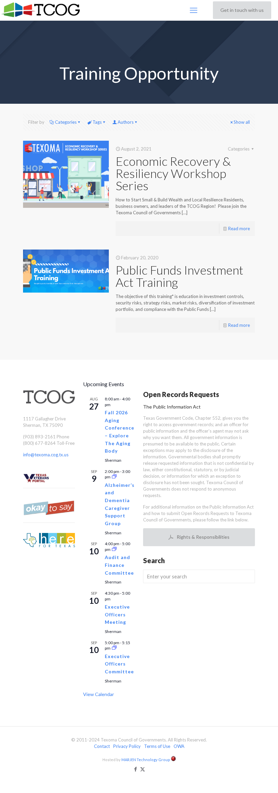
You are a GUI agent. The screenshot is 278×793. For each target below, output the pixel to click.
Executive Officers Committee (119, 663)
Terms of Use (157, 746)
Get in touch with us (242, 10)
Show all (242, 122)
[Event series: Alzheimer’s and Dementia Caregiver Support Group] (114, 476)
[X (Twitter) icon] (142, 769)
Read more (239, 228)
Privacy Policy (127, 746)
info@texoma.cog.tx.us (45, 454)
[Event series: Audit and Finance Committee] (114, 549)
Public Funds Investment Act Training (179, 276)
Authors (126, 122)
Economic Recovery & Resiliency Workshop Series (173, 173)
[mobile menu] (193, 10)
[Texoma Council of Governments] (42, 10)
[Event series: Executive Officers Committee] (114, 648)
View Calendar (98, 694)
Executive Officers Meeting (117, 614)
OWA (179, 746)
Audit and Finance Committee (119, 564)
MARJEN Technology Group (146, 759)
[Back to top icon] (245, 779)
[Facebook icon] (135, 769)
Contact (102, 746)
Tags (97, 122)
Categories (66, 122)
